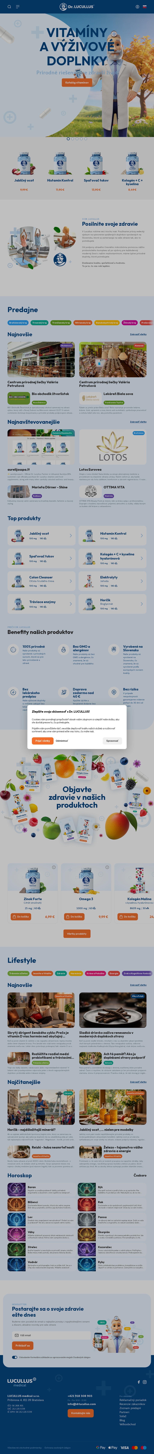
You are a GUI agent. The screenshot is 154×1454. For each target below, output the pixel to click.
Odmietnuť (62, 741)
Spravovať (112, 741)
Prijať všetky (42, 741)
